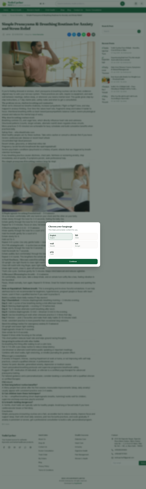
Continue (73, 261)
